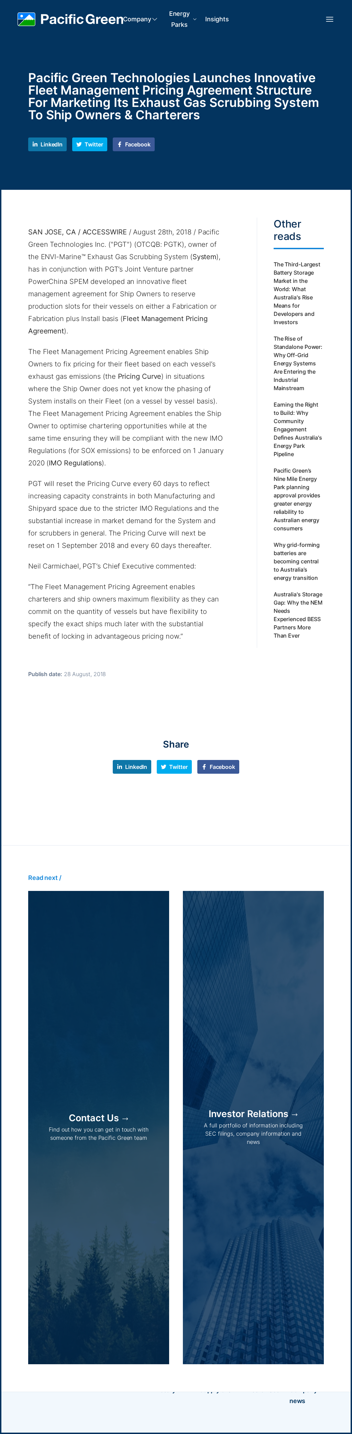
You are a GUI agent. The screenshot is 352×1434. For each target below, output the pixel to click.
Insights (217, 19)
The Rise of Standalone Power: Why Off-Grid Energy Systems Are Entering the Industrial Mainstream (298, 363)
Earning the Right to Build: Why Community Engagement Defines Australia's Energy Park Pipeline (298, 429)
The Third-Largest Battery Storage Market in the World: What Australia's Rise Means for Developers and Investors (297, 293)
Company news (303, 1395)
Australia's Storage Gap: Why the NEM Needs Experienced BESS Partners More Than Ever (298, 615)
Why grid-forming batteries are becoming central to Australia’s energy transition (297, 561)
